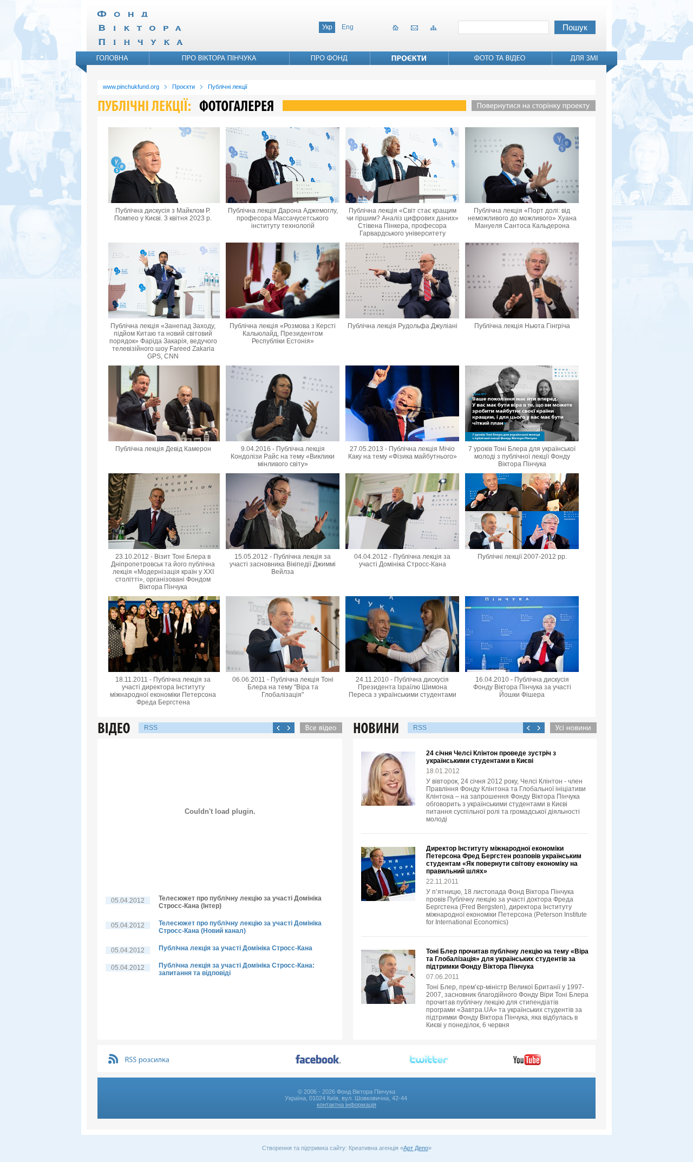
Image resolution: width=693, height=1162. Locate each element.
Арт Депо (415, 1148)
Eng (348, 27)
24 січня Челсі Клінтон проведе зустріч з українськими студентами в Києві (491, 757)
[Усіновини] (571, 727)
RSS (151, 728)
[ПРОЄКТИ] (409, 58)
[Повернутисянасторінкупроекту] (531, 105)
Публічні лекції (227, 86)
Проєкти (183, 86)
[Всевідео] (318, 727)
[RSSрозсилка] (147, 1060)
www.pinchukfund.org (131, 86)
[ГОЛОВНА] (112, 58)
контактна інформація (346, 1104)
